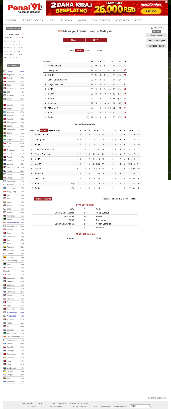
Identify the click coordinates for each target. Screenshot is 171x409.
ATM (50, 112)
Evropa (15, 71)
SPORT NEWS (122, 20)
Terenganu (53, 70)
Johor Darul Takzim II (57, 79)
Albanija (15, 105)
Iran (15, 198)
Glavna (79, 50)
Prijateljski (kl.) (15, 312)
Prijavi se (158, 27)
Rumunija (15, 319)
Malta (15, 274)
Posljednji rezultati (43, 198)
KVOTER (82, 20)
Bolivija (15, 132)
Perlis (50, 117)
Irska (15, 201)
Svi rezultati (130, 198)
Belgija (15, 125)
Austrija (15, 119)
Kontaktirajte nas (121, 406)
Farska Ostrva (15, 167)
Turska (15, 364)
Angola (15, 108)
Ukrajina (15, 371)
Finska (15, 170)
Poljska (15, 305)
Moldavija (15, 284)
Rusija (15, 322)
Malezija (15, 267)
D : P (112, 61)
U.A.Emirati (15, 367)
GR (120, 61)
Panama (15, 295)
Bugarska (15, 139)
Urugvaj (15, 374)
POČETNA (11, 20)
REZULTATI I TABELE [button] (32, 20)
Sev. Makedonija (15, 336)
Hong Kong (15, 191)
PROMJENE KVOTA (101, 20)
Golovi (99, 50)
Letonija (15, 253)
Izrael (15, 208)
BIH (15, 91)
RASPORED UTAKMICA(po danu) (32, 404)
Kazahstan (15, 236)
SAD (15, 326)
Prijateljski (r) (15, 316)
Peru (15, 302)
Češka (15, 143)
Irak (15, 194)
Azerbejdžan (15, 122)
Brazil (15, 136)
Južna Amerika (15, 222)
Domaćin (51, 130)
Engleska (15, 74)
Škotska (15, 343)
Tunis (15, 360)
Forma (88, 50)
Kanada (15, 229)
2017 (95, 39)
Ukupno (43, 130)
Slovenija (15, 350)
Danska (15, 153)
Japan (15, 212)
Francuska (15, 88)
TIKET (139, 20)
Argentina (15, 112)
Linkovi (94, 406)
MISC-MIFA (53, 107)
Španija (15, 78)
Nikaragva (15, 288)
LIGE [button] (51, 20)
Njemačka (15, 81)
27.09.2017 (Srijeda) (85, 234)
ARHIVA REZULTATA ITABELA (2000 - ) (79, 404)
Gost (58, 130)
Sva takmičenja (156, 40)
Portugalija (15, 309)
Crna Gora (15, 150)
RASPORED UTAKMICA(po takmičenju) (56, 404)
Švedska (15, 357)
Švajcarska (15, 354)
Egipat (15, 157)
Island (15, 205)
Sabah (51, 93)
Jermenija (15, 215)
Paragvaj (15, 298)
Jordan (15, 219)
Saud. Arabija (15, 333)
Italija (15, 85)
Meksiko (15, 281)
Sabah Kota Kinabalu (64, 223)
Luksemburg (15, 260)
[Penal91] (25, 7)
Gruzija (15, 177)
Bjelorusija (15, 129)
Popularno (156, 35)
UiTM (50, 88)
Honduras (15, 188)
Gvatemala (15, 181)
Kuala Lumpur (54, 65)
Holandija (15, 184)
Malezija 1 (13, 271)
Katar (15, 233)
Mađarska (15, 277)
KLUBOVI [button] (65, 20)
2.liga (73, 39)
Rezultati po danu (156, 45)
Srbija (15, 98)
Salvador (15, 329)
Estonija (15, 163)
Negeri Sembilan (55, 84)
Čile (15, 146)
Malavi (15, 264)
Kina (15, 240)
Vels (15, 378)
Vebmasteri (105, 406)
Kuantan (52, 103)
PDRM (51, 98)
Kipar (15, 243)
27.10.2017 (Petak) (85, 204)
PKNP (51, 74)
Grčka (15, 174)
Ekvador (15, 160)
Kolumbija (15, 246)
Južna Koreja (15, 226)
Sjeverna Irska (15, 340)
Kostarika (15, 250)
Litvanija (15, 257)
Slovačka (15, 347)
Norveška (15, 291)
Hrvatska (15, 95)
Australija (15, 115)
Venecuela (15, 381)
